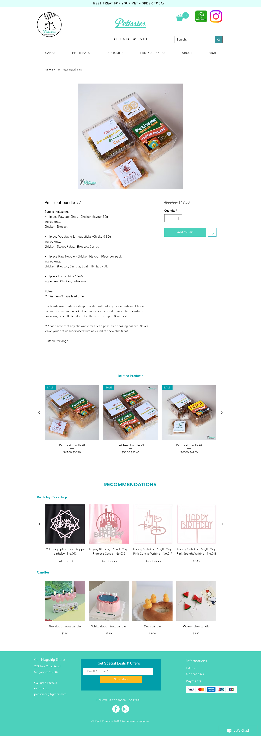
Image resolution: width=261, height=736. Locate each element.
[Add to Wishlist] (212, 232)
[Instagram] (216, 16)
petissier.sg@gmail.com (50, 694)
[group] (130, 422)
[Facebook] (116, 709)
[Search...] (218, 39)
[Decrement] (167, 218)
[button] (182, 16)
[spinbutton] (173, 218)
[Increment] (178, 218)
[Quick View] (65, 524)
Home (49, 69)
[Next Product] (222, 412)
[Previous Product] (39, 412)
